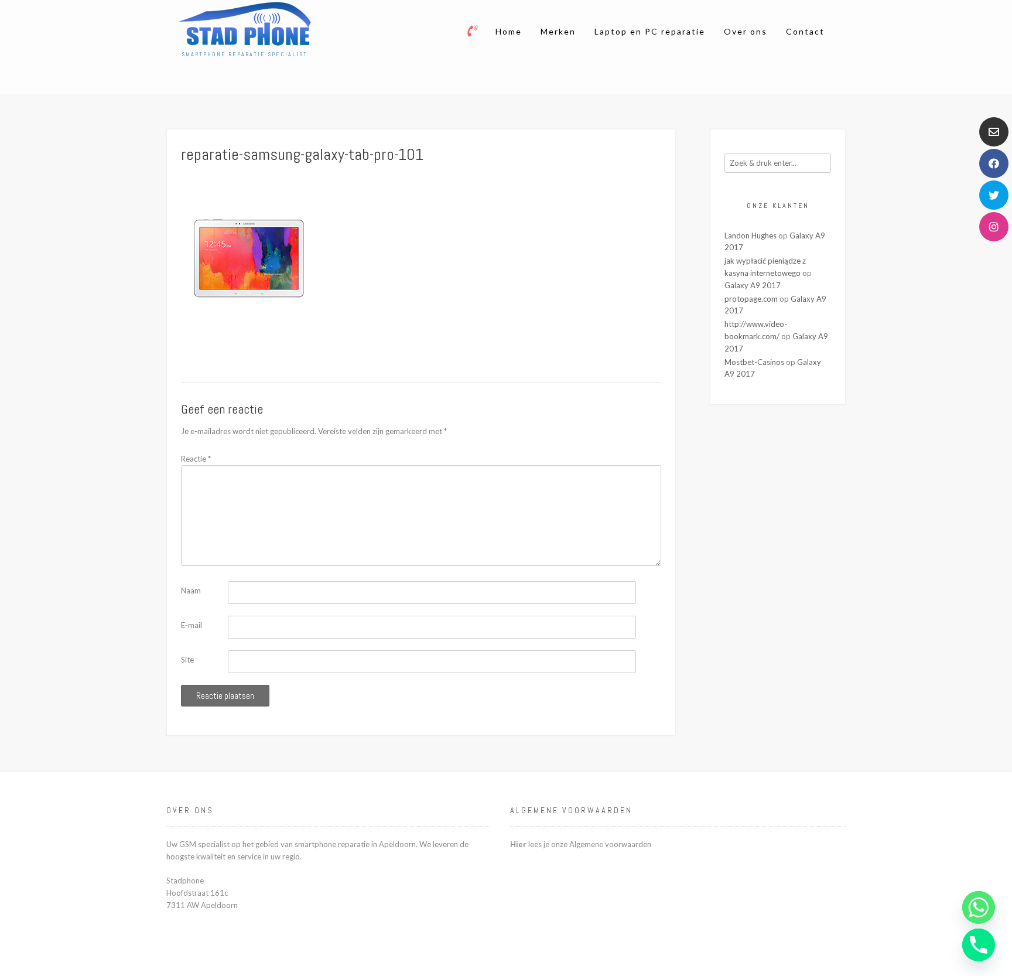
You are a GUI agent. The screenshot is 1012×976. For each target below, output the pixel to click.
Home (508, 31)
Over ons (745, 31)
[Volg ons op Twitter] (993, 195)
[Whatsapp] (978, 907)
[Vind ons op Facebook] (993, 163)
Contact (805, 31)
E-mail (191, 625)
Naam (191, 590)
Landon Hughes (750, 235)
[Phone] (978, 945)
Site (187, 659)
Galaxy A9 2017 (752, 285)
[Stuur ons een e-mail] (993, 131)
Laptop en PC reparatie (649, 31)
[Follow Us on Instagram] (993, 226)
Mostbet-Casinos (754, 362)
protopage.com (751, 298)
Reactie (196, 458)
